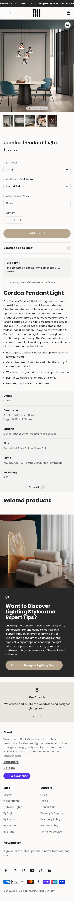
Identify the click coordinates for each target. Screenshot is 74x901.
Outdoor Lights (12, 807)
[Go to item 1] (8, 121)
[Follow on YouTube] (32, 870)
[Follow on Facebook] (5, 870)
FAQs (43, 794)
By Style (8, 813)
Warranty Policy (50, 819)
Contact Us (47, 807)
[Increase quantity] (20, 220)
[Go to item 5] (52, 121)
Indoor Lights (11, 801)
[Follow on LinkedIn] (49, 870)
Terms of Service (51, 831)
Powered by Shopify (43, 890)
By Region (9, 825)
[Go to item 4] (41, 121)
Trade (44, 801)
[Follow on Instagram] (14, 870)
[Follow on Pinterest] (23, 870)
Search (7, 794)
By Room (9, 819)
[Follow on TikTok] (41, 870)
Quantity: (9, 213)
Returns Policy (49, 825)
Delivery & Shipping (52, 813)
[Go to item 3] (30, 121)
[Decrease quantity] (8, 220)
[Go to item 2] (19, 121)
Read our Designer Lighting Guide (34, 665)
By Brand (8, 831)
